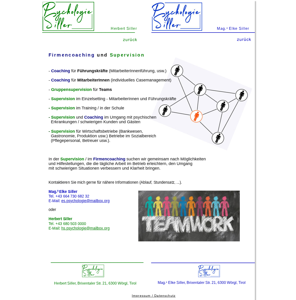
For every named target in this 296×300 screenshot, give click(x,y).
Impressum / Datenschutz (154, 295)
